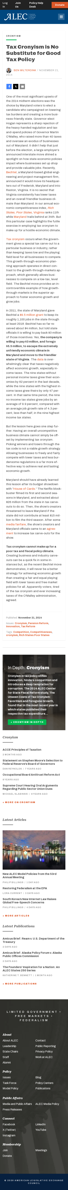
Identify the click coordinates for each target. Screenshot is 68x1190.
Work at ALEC (44, 1057)
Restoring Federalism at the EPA (25, 888)
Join (5, 1150)
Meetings (41, 1150)
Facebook (9, 1124)
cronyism (12, 635)
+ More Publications (20, 984)
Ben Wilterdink (25, 70)
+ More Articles (16, 916)
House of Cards (24, 488)
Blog (38, 1077)
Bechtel (11, 172)
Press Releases (12, 1109)
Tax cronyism (15, 239)
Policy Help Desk (36, 5)
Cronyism (21, 623)
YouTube (40, 1129)
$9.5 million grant (31, 315)
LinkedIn (40, 1124)
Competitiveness (41, 632)
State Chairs (10, 1051)
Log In (5, 5)
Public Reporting (45, 1046)
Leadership (9, 1046)
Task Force (9, 1082)
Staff (6, 1057)
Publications (42, 1088)
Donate (60, 5)
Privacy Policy (44, 1051)
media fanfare (16, 524)
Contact (40, 1040)
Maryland (20, 216)
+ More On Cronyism (19, 802)
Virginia (38, 212)
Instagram (9, 1135)
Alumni (7, 1062)
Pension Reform (38, 623)
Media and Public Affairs (17, 1103)
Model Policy (10, 1088)
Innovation (13, 626)
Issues (7, 1077)
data (40, 359)
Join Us (18, 5)
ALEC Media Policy (47, 1103)
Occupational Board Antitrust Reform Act (31, 774)
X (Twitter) (9, 1129)
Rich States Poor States (34, 635)
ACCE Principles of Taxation (22, 749)
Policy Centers (44, 1082)
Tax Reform (28, 626)
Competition (21, 632)
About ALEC (10, 1040)
